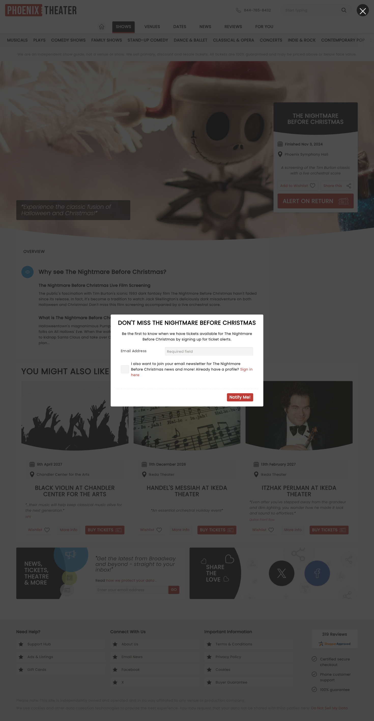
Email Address (134, 350)
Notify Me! (240, 397)
